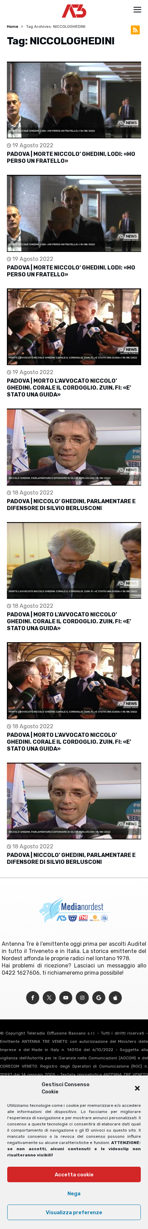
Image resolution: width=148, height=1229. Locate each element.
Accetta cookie (74, 1175)
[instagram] (82, 998)
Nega (74, 1193)
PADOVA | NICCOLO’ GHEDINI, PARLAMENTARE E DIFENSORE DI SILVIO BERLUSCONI (71, 504)
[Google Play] (98, 998)
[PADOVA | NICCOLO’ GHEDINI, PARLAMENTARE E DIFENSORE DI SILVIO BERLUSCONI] (74, 447)
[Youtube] (65, 998)
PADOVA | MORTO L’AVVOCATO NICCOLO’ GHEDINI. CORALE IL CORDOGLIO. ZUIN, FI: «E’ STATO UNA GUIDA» (69, 388)
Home (12, 26)
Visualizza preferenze (74, 1212)
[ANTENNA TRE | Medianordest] (74, 4)
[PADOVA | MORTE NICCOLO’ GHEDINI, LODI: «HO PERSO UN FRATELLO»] (74, 100)
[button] (137, 1088)
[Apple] (115, 998)
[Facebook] (32, 998)
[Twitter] (49, 998)
